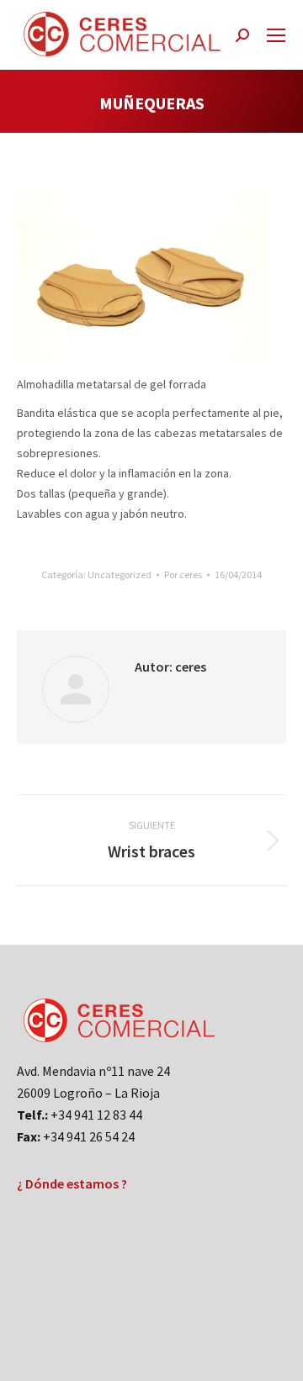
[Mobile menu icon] (276, 35)
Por (183, 574)
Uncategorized (120, 574)
